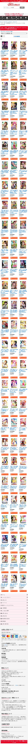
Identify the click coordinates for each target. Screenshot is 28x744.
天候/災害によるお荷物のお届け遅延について (14, 13)
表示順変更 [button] (17, 36)
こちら (5, 644)
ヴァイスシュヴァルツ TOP (6, 31)
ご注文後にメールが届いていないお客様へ (14, 15)
